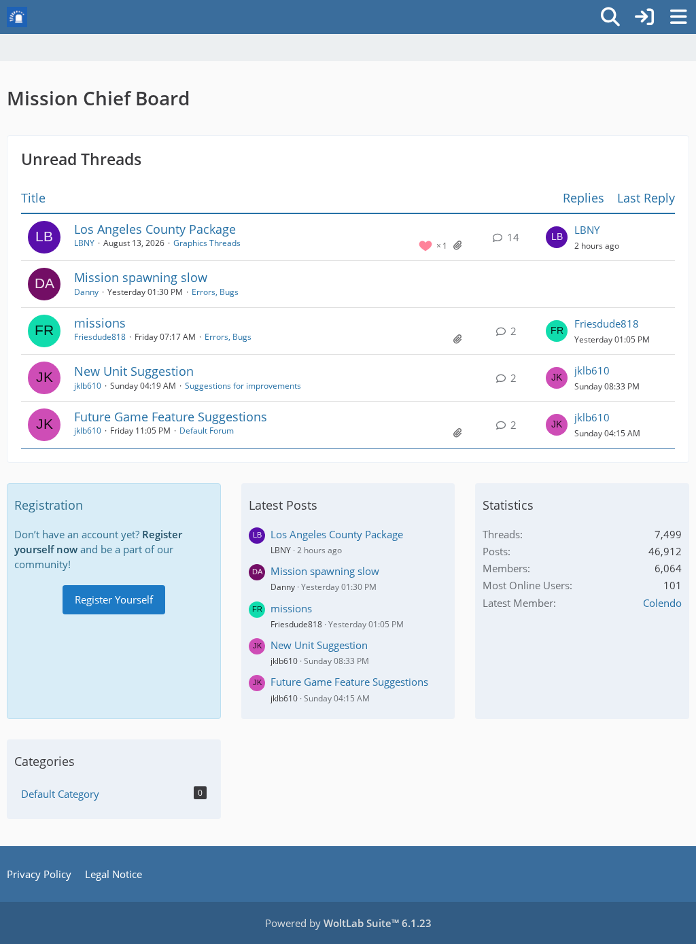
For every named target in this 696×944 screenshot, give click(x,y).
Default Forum (206, 430)
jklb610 (87, 385)
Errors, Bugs (215, 292)
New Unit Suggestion (134, 371)
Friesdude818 (100, 337)
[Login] (644, 17)
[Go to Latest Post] (557, 237)
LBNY (84, 243)
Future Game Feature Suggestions (170, 416)
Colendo (662, 603)
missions (100, 323)
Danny (86, 292)
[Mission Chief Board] (17, 17)
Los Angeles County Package (155, 229)
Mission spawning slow (140, 277)
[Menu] (678, 17)
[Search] (610, 17)
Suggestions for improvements (243, 385)
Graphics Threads (207, 243)
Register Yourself (114, 599)
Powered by (348, 923)
